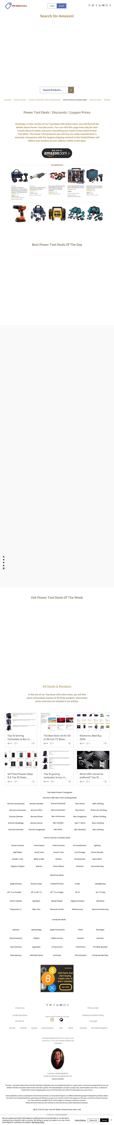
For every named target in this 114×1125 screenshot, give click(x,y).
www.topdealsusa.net (50, 1038)
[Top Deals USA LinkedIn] (99, 5)
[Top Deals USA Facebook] (96, 5)
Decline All (93, 1120)
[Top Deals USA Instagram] (106, 5)
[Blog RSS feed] (52, 1020)
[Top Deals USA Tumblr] (110, 5)
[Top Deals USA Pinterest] (89, 5)
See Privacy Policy (38, 1122)
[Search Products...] (71, 90)
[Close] (111, 1120)
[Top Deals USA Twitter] (92, 5)
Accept (104, 1120)
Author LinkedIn (58, 1078)
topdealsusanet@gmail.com (60, 1076)
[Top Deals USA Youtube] (103, 5)
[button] (57, 192)
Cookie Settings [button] (80, 1120)
